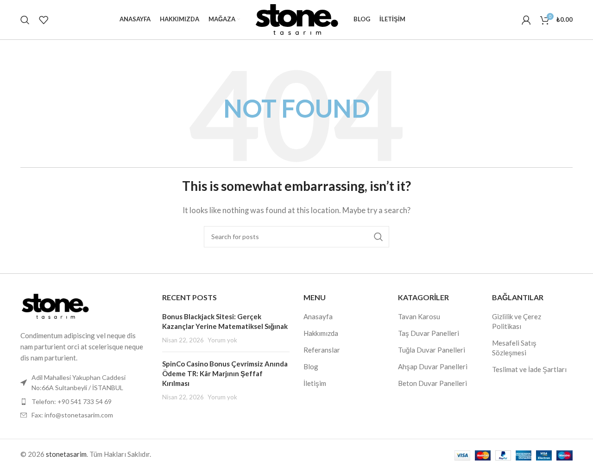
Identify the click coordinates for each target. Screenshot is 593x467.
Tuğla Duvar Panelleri (431, 350)
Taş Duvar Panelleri (428, 333)
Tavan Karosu (419, 316)
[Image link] (55, 305)
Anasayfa (318, 316)
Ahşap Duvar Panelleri (432, 366)
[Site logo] (297, 18)
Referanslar (321, 350)
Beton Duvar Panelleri (432, 383)
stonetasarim (66, 454)
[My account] (526, 20)
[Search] (25, 20)
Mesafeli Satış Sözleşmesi (514, 348)
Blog (310, 366)
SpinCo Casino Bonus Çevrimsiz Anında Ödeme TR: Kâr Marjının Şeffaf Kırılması (225, 373)
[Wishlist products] (43, 20)
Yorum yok (222, 340)
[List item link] (84, 402)
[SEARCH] (378, 236)
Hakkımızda (320, 333)
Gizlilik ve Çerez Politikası (516, 321)
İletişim (314, 383)
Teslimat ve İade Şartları (529, 369)
